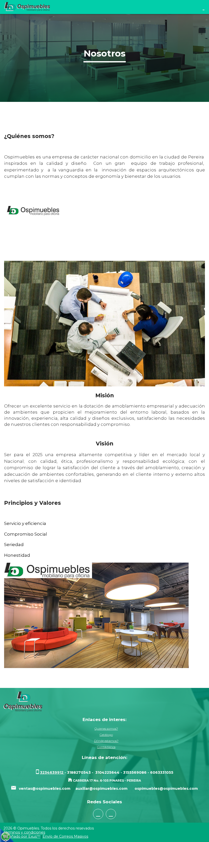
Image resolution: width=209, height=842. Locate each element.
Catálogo (106, 735)
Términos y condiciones (24, 832)
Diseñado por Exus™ (22, 836)
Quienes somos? (106, 728)
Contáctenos (106, 747)
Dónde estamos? (106, 741)
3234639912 (52, 772)
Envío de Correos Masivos (65, 836)
